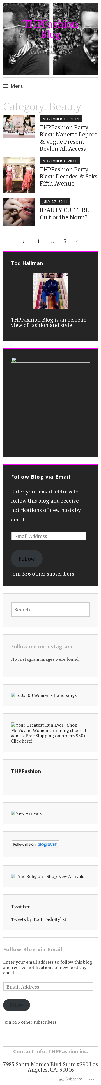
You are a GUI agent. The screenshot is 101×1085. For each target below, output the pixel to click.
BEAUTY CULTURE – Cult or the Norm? (67, 213)
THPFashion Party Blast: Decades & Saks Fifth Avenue (68, 176)
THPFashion (26, 771)
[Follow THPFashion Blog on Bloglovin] (35, 847)
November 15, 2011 (61, 119)
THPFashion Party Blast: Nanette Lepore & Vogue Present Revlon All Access (68, 137)
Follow (27, 558)
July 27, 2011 (55, 201)
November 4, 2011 (60, 161)
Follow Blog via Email (40, 476)
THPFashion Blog (50, 29)
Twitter (20, 906)
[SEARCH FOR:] (50, 609)
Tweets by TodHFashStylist (38, 919)
